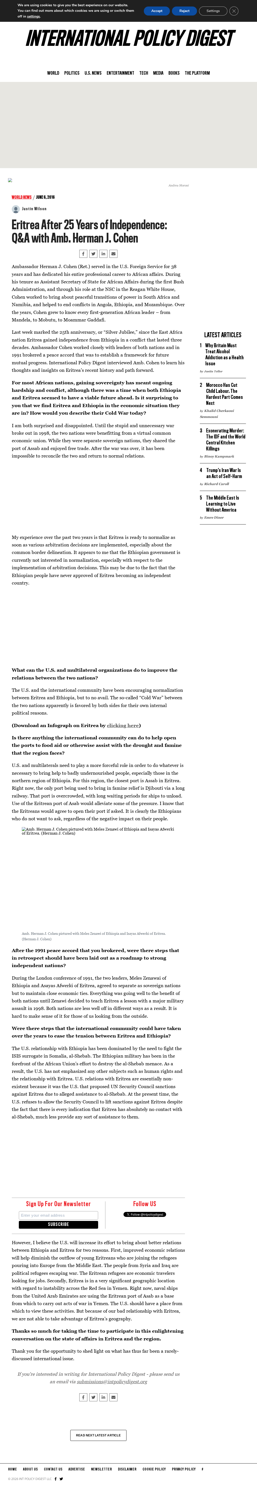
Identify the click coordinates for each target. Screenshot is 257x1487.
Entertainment (120, 73)
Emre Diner (214, 517)
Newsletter (101, 1469)
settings (33, 16)
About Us (30, 1469)
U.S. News (93, 73)
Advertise (77, 1469)
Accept (156, 11)
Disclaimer (127, 1469)
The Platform (197, 73)
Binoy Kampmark (219, 456)
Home (12, 1469)
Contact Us (53, 1469)
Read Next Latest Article (98, 1435)
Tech (143, 73)
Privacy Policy (184, 1469)
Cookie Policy (154, 1469)
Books (174, 73)
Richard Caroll (216, 484)
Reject (184, 11)
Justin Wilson (34, 209)
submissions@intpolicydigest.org (112, 1381)
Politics (72, 73)
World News (22, 197)
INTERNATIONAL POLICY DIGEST (128, 40)
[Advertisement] (128, 125)
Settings (213, 11)
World (53, 73)
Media (158, 73)
